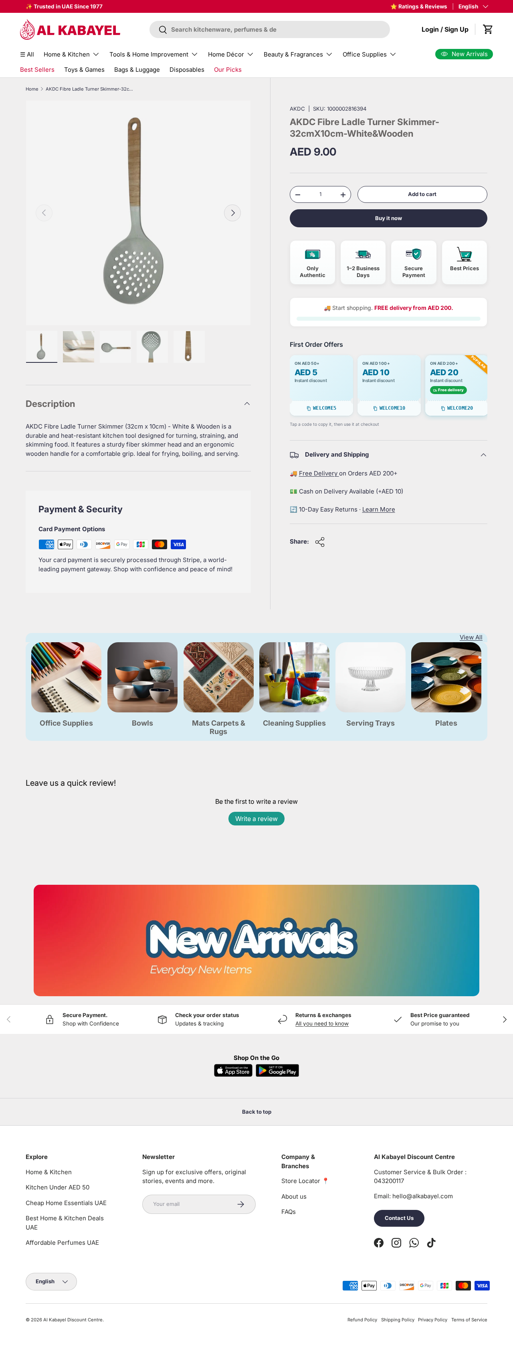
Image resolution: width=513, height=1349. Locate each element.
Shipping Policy (397, 1320)
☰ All (27, 54)
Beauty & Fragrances (293, 54)
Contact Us (399, 1218)
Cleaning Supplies (294, 723)
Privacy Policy (432, 1320)
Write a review (256, 819)
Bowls (142, 723)
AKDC (297, 108)
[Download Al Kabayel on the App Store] (233, 1070)
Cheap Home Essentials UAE (66, 1203)
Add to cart (422, 194)
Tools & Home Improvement (148, 54)
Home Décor (226, 54)
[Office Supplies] (66, 677)
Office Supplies (365, 54)
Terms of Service (469, 1320)
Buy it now (388, 218)
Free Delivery (319, 473)
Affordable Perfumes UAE (62, 1242)
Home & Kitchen (67, 54)
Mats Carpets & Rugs (218, 727)
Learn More (378, 510)
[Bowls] (142, 677)
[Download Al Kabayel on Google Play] (277, 1070)
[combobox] (269, 29)
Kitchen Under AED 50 (57, 1187)
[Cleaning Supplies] (294, 677)
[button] (488, 29)
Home (32, 89)
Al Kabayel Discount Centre (73, 1320)
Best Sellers (37, 69)
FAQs (288, 1212)
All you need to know (322, 1023)
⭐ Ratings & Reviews (418, 6)
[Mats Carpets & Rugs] (219, 677)
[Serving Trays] (370, 677)
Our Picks (228, 69)
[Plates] (446, 677)
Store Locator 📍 (305, 1181)
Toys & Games (84, 69)
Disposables (187, 69)
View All (471, 637)
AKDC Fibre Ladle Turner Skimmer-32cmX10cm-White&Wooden (91, 89)
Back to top (256, 1111)
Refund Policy (362, 1320)
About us (294, 1196)
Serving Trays (370, 723)
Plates (446, 723)
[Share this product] (320, 542)
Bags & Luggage (137, 69)
